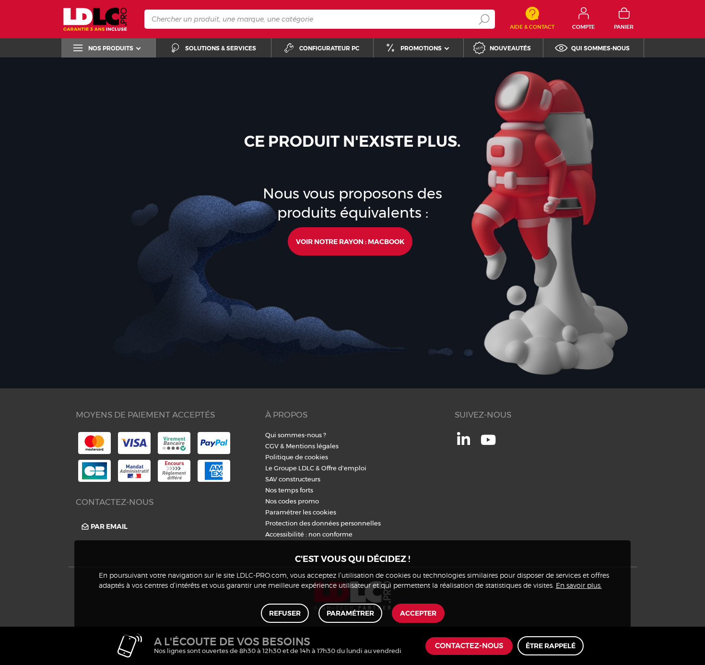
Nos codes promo (292, 501)
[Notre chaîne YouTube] (488, 445)
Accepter (418, 613)
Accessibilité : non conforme (308, 534)
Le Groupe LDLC (289, 468)
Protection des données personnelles (323, 523)
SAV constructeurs (292, 479)
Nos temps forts (289, 490)
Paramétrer (350, 613)
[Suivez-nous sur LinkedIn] (463, 442)
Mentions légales (312, 446)
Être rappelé (551, 646)
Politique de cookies (296, 457)
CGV (272, 446)
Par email (109, 526)
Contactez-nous (469, 646)
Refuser (285, 613)
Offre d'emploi (343, 468)
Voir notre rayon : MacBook (350, 241)
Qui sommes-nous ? (295, 435)
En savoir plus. (579, 586)
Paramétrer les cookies (300, 512)
